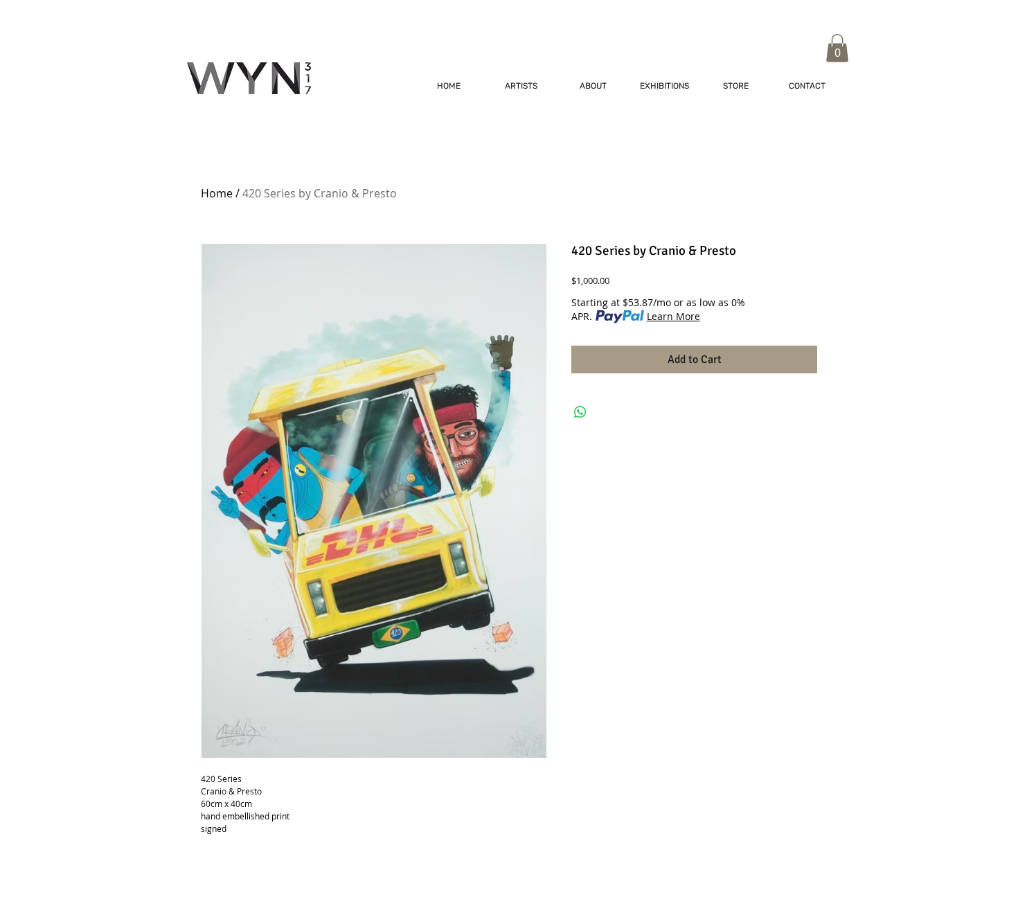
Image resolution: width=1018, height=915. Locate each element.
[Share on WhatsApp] (580, 412)
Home (217, 193)
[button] (837, 48)
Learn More (673, 316)
